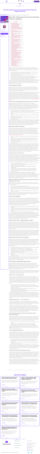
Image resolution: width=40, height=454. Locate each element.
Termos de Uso (16, 447)
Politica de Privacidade (17, 445)
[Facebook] (28, 453)
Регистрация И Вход (14, 23)
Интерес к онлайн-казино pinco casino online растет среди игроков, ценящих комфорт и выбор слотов (28, 378)
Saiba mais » (3, 384)
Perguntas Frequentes (17, 443)
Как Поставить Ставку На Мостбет (16, 52)
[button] (23, 1)
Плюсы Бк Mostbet (14, 30)
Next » (24, 439)
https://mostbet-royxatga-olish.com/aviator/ (16, 134)
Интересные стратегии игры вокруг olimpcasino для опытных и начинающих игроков (10, 390)
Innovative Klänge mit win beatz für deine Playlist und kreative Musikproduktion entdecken (10, 403)
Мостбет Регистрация (14, 55)
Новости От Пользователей (15, 36)
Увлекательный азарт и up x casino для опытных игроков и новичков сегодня (9, 378)
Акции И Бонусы (13, 49)
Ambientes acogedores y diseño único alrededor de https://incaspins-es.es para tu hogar (9, 428)
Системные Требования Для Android (16, 35)
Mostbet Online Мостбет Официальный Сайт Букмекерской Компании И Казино (16, 47)
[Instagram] (32, 453)
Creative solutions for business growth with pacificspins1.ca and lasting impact (29, 403)
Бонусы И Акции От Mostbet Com (16, 44)
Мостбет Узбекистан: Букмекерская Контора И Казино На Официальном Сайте (16, 29)
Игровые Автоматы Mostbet (15, 45)
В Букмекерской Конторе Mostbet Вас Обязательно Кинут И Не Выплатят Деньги (16, 60)
